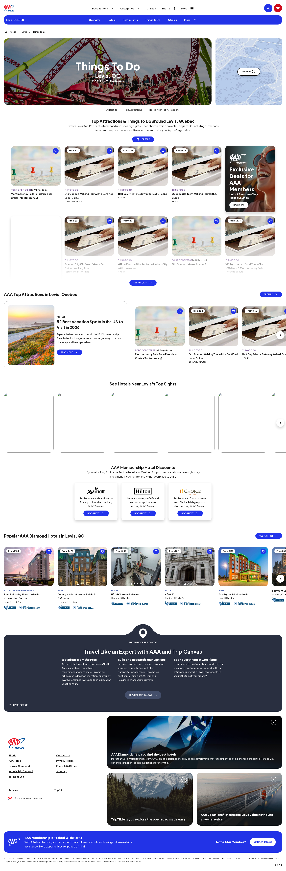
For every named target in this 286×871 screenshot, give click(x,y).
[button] (78, 584)
